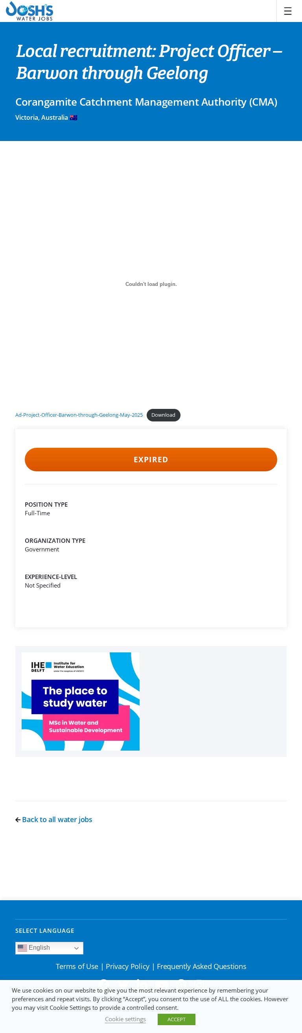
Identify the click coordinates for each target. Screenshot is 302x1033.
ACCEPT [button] (177, 1019)
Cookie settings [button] (125, 1019)
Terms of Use (77, 966)
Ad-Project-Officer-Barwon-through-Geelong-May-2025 (79, 414)
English (38, 947)
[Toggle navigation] (288, 11)
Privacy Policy (127, 966)
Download (163, 414)
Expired (151, 459)
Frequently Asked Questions (201, 966)
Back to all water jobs (56, 819)
